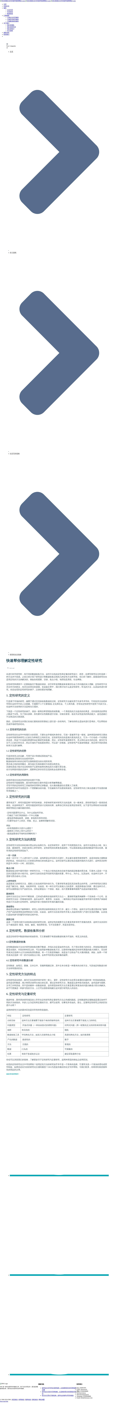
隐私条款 (35, 1399)
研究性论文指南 (15, 654)
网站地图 (42, 1399)
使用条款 (21, 1399)
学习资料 (13, 253)
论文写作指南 (15, 454)
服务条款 (28, 1399)
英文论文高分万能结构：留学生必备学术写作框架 (58, 1395)
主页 (11, 52)
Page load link (4, 1401)
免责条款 (15, 1399)
